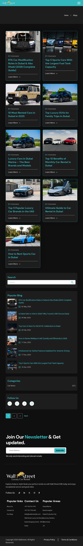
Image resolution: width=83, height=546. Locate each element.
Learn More (13, 77)
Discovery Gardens (49, 518)
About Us (10, 506)
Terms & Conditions (69, 540)
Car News (41, 386)
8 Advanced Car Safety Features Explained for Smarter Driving (44, 351)
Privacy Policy (49, 540)
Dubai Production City (49, 514)
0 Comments (15, 56)
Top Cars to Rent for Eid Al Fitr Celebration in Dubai (39, 326)
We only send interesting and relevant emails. (24, 456)
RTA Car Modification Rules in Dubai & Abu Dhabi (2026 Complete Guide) (45, 301)
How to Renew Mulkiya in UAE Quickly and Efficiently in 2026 (43, 338)
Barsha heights (47, 510)
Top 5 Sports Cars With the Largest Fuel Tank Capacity (41, 363)
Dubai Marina (47, 506)
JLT (44, 526)
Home (66, 15)
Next (26, 416)
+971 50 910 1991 (30, 506)
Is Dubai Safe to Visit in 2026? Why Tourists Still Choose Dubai (44, 314)
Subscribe (60, 450)
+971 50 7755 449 (30, 510)
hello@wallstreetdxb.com (32, 514)
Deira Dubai (46, 522)
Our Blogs (10, 514)
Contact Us (10, 510)
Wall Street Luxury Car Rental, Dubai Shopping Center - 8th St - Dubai (34, 522)
